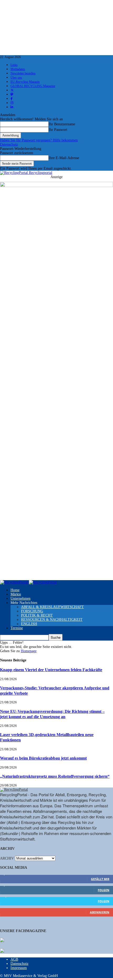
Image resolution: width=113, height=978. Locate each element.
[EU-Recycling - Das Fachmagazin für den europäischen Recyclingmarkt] (2, 940)
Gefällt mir (100, 879)
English (29, 624)
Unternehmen (20, 598)
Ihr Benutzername (62, 124)
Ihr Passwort (58, 130)
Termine (17, 628)
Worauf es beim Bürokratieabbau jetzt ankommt (43, 758)
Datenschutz (9, 144)
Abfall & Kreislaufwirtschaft (52, 607)
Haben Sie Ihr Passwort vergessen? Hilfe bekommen (39, 140)
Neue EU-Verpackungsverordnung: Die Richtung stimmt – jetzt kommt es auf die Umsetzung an (52, 714)
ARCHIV (7, 858)
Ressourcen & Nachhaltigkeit (52, 620)
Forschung (32, 611)
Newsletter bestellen (23, 73)
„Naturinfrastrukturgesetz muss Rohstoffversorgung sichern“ (55, 776)
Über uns (16, 77)
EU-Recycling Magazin (25, 82)
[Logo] (14, 582)
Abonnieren (99, 912)
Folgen (103, 890)
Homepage (29, 651)
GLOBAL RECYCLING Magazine (33, 86)
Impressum (19, 968)
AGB (14, 959)
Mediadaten (18, 69)
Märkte (16, 594)
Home (15, 590)
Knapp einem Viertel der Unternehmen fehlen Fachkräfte (51, 669)
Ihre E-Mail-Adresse (64, 158)
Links (14, 65)
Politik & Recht (37, 615)
